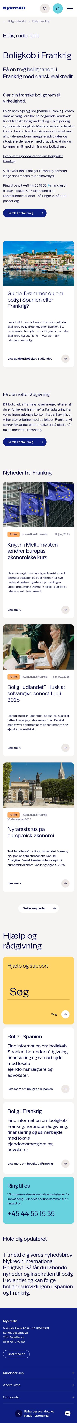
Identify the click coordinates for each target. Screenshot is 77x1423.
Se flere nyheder (34, 908)
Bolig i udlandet (17, 21)
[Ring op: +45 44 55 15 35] (48, 186)
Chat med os (16, 1354)
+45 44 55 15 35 (31, 1214)
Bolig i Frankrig (41, 21)
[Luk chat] (18, 1413)
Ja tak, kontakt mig (20, 213)
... (4, 21)
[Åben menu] (70, 8)
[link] (14, 8)
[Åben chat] (67, 1413)
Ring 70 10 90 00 (14, 1341)
